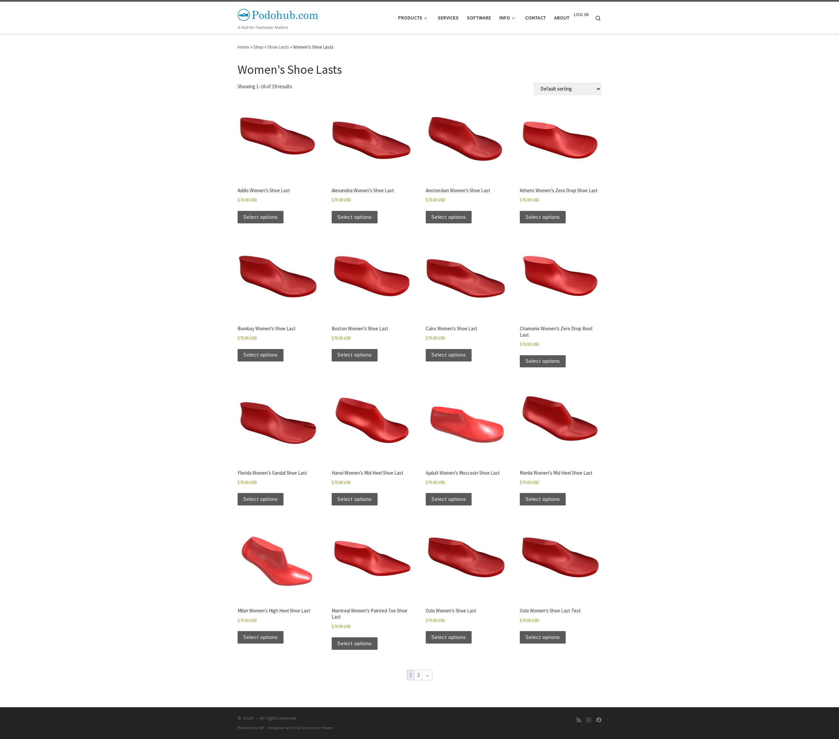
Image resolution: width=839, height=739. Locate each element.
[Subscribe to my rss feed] (578, 720)
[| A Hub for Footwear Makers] (279, 13)
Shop (258, 47)
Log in (581, 14)
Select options (260, 217)
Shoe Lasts (278, 47)
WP (261, 728)
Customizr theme (317, 728)
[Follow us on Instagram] (588, 720)
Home (243, 47)
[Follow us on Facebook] (598, 720)
